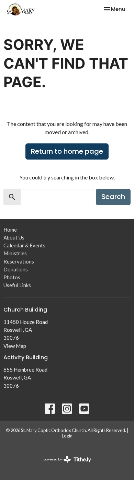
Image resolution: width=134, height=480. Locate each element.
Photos (11, 277)
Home (10, 229)
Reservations (18, 261)
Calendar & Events (24, 245)
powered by (63, 465)
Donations (15, 269)
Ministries (15, 253)
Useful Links (17, 285)
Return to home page (67, 151)
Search (113, 196)
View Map (14, 346)
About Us (13, 237)
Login (67, 435)
